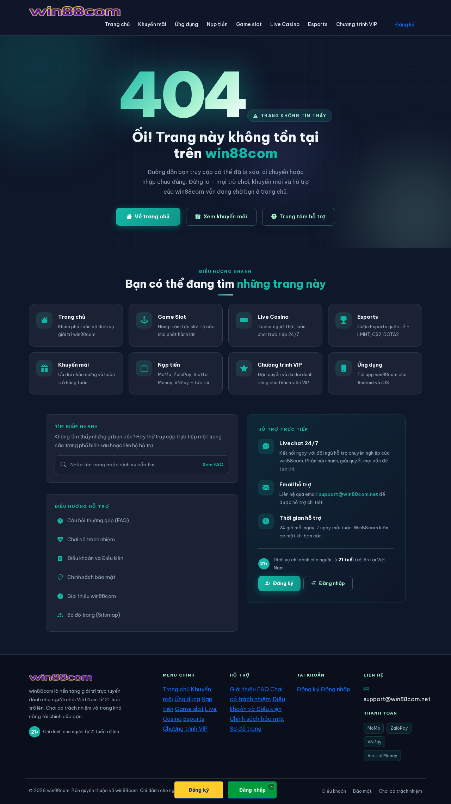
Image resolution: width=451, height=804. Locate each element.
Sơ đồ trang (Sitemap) (93, 615)
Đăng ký (404, 24)
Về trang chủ (152, 216)
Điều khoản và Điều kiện (95, 558)
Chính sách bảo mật (91, 577)
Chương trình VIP (356, 24)
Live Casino (284, 24)
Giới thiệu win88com (91, 596)
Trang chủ (117, 24)
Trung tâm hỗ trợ (302, 216)
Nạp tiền (217, 24)
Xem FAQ (212, 464)
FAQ (263, 689)
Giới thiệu (243, 689)
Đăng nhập (332, 583)
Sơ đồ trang (245, 728)
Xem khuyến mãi (225, 216)
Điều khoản (334, 791)
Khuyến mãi (152, 24)
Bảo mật (362, 791)
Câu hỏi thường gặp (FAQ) (98, 520)
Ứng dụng (186, 24)
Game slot (249, 24)
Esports (318, 24)
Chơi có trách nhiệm (91, 539)
